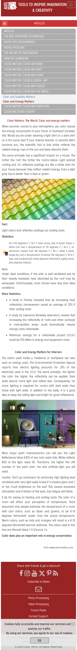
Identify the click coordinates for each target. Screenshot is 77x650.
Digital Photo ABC (14, 47)
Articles (9, 31)
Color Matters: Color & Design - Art (26, 80)
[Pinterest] (49, 573)
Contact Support (38, 616)
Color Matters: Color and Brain (23, 64)
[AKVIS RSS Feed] (55, 573)
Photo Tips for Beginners (19, 42)
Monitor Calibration (16, 58)
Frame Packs (38, 610)
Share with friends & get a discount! (38, 566)
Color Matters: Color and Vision (23, 75)
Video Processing (38, 604)
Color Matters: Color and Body (23, 69)
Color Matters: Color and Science (24, 86)
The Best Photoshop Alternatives (24, 36)
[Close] (73, 624)
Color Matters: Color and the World (26, 91)
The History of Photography (21, 53)
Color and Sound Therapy (19, 112)
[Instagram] (27, 573)
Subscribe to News (38, 582)
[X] (42, 573)
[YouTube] (34, 573)
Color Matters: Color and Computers (26, 106)
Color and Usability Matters (19, 97)
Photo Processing (38, 598)
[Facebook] (21, 573)
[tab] (38, 31)
